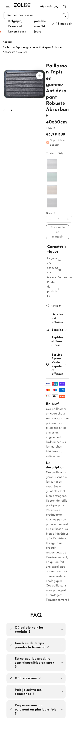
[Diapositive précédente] (4, 110)
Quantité (50, 216)
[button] (8, 6)
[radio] (52, 164)
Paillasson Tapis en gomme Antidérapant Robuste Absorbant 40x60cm (32, 49)
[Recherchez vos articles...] (64, 15)
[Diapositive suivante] (11, 110)
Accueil (7, 42)
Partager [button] (56, 308)
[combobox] (36, 15)
